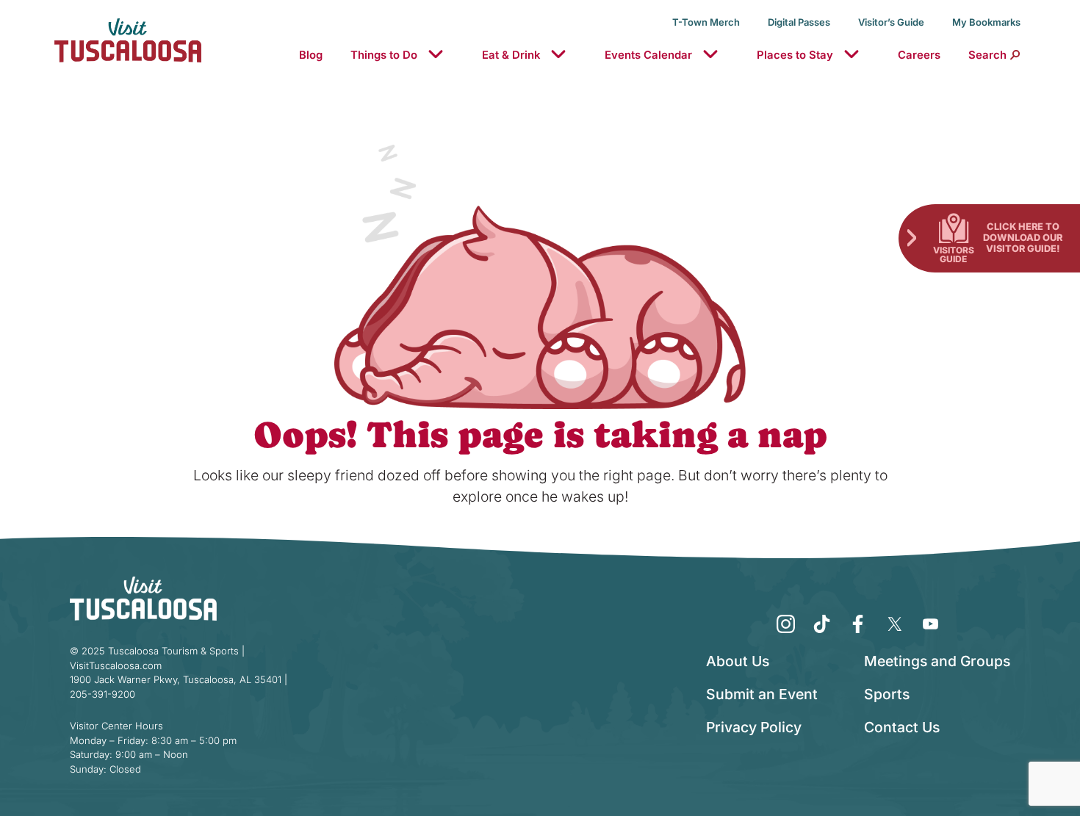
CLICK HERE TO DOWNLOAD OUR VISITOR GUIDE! (1022, 237)
